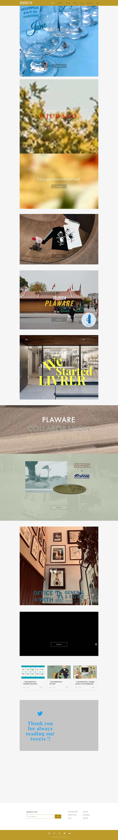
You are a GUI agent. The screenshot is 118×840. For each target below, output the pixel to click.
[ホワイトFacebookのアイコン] (54, 833)
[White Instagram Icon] (49, 833)
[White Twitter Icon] (65, 833)
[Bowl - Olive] (60, 516)
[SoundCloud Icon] (70, 833)
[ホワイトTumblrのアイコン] (59, 833)
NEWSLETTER (31, 812)
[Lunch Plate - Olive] (57, 516)
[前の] (7, 487)
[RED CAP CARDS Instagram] (96, 644)
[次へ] (111, 487)
